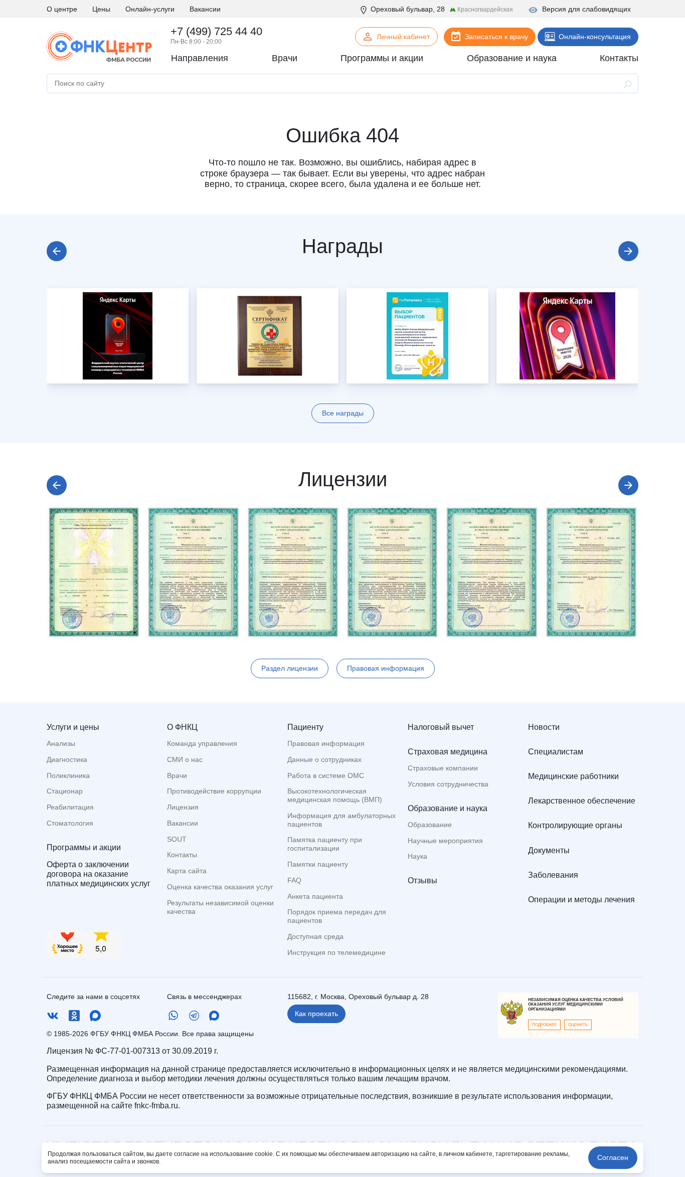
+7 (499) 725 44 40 (216, 31)
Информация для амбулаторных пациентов (341, 820)
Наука (417, 856)
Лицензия (183, 807)
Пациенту (305, 727)
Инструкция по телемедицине (336, 952)
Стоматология (70, 823)
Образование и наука (447, 808)
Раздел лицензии (289, 668)
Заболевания (553, 875)
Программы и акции (84, 847)
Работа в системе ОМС (325, 775)
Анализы (61, 743)
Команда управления (202, 743)
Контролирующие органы (575, 825)
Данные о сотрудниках (324, 759)
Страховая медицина (447, 751)
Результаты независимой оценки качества (220, 907)
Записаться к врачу (496, 37)
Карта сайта (187, 871)
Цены (101, 9)
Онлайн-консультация (595, 37)
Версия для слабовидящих (586, 9)
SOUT (177, 839)
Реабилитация (70, 807)
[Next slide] (628, 251)
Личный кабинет (403, 37)
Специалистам (555, 751)
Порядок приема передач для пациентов (336, 916)
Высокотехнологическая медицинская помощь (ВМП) (334, 795)
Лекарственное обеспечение (581, 801)
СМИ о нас (185, 759)
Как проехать (316, 1014)
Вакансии (205, 9)
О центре (62, 9)
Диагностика (67, 759)
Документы (549, 850)
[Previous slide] (57, 251)
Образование (430, 825)
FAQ (294, 880)
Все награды (343, 413)
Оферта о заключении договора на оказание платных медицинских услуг (98, 874)
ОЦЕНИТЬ (578, 1025)
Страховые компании (443, 768)
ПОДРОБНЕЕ (544, 1025)
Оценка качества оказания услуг (220, 887)
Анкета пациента (315, 896)
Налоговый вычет (441, 727)
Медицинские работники (573, 776)
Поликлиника (68, 775)
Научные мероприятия (445, 841)
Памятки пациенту (317, 864)
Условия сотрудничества (448, 784)
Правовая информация (385, 668)
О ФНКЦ (182, 727)
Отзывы (422, 880)
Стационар (65, 791)
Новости (544, 727)
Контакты (182, 855)
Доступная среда (315, 936)
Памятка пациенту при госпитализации (324, 844)
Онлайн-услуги (150, 9)
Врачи (177, 775)
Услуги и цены (73, 727)
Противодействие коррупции (214, 791)
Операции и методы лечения (581, 899)
